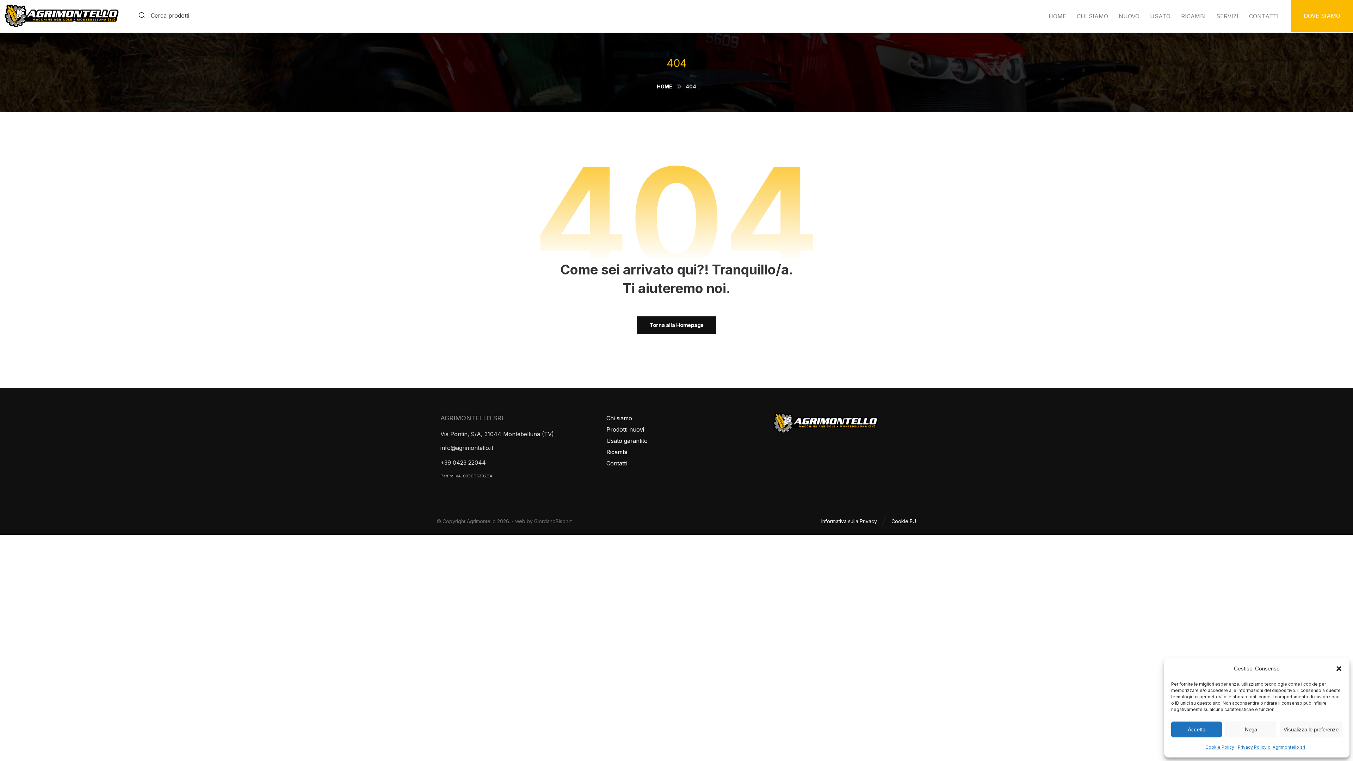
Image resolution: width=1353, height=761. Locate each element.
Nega (1251, 729)
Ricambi (616, 452)
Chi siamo (619, 418)
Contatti (616, 463)
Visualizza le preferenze (1311, 729)
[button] (1338, 668)
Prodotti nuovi (625, 429)
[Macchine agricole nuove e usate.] (61, 16)
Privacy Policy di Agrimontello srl (1271, 747)
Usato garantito (627, 440)
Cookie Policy (1219, 747)
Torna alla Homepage (677, 325)
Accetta (1196, 729)
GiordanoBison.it (553, 521)
